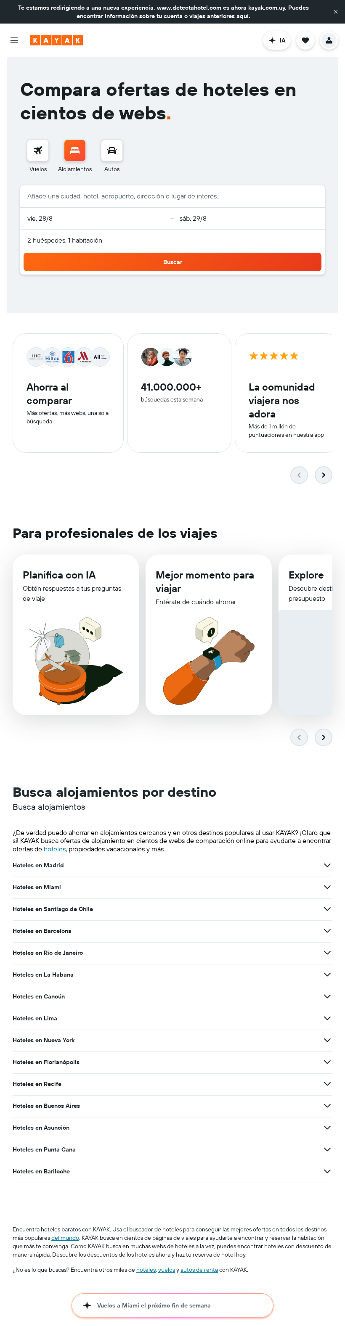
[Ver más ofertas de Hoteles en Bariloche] (327, 1171)
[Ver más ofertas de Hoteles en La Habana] (327, 974)
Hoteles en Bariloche (41, 1171)
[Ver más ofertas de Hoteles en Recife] (327, 1084)
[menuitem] (38, 156)
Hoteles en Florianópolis (46, 1062)
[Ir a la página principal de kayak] (56, 40)
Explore (306, 574)
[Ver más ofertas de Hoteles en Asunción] (327, 1128)
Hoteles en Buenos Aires (46, 1105)
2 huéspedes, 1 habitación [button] (64, 240)
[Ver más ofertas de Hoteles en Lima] (327, 1018)
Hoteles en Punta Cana (44, 1149)
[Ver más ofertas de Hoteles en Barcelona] (327, 931)
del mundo (65, 1237)
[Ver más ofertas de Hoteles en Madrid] (327, 865)
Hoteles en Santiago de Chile (53, 909)
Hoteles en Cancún (39, 996)
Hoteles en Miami (37, 887)
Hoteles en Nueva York (43, 1040)
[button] (335, 12)
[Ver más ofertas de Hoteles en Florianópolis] (327, 1062)
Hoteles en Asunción (41, 1127)
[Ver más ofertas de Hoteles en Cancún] (327, 996)
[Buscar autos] (112, 150)
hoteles (55, 849)
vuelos (166, 1269)
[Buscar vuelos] (38, 150)
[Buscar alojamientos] (75, 150)
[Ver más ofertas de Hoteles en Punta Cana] (327, 1149)
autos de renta (199, 1269)
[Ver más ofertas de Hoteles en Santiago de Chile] (327, 909)
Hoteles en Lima (35, 1018)
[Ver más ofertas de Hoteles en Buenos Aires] (327, 1106)
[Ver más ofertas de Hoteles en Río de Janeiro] (327, 953)
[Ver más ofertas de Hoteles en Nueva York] (327, 1040)
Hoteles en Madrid (38, 865)
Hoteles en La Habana (43, 974)
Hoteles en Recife (37, 1084)
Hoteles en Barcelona (42, 931)
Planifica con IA (59, 574)
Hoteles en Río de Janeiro (48, 952)
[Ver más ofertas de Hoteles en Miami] (327, 887)
